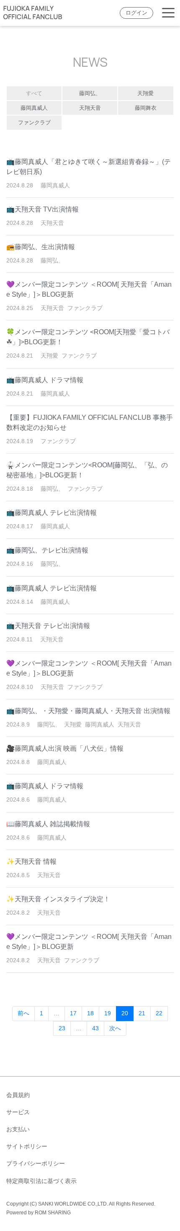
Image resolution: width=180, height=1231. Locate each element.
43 (95, 1028)
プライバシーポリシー (35, 1163)
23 (62, 1028)
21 (142, 1013)
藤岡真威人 (34, 108)
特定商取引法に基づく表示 (41, 1181)
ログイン (136, 13)
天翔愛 (145, 93)
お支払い (18, 1129)
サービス (18, 1112)
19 (107, 1013)
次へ (115, 1028)
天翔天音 (90, 108)
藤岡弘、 (90, 93)
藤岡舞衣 (146, 108)
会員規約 (18, 1095)
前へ (23, 1013)
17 (73, 1013)
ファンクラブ (34, 122)
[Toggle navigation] (168, 13)
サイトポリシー (26, 1146)
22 (159, 1013)
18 (90, 1013)
